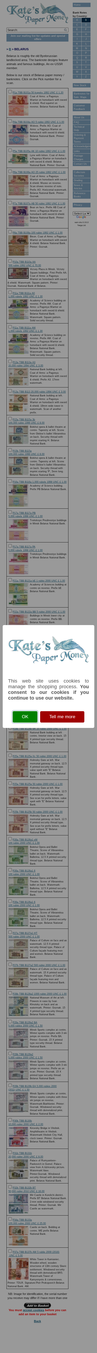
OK (25, 716)
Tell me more (62, 716)
